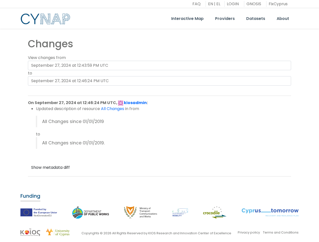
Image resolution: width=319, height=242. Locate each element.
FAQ (196, 4)
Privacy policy (249, 232)
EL (218, 4)
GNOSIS (253, 4)
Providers (225, 18)
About (283, 18)
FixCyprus (278, 4)
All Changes (112, 109)
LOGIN (233, 4)
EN (210, 4)
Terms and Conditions (281, 232)
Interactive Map (187, 18)
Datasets (255, 18)
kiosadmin (135, 103)
